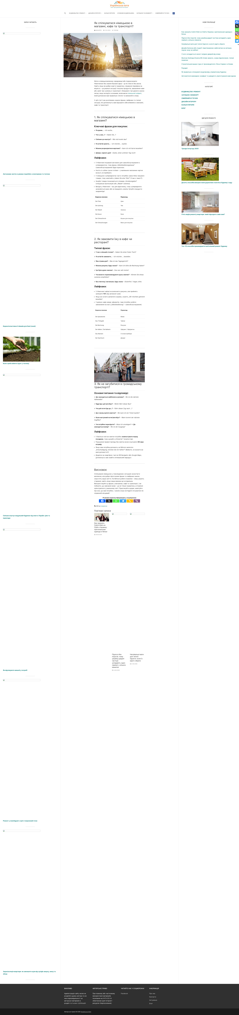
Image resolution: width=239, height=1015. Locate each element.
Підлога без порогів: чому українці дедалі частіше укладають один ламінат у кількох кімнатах (206, 39)
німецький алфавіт (135, 93)
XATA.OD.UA (107, 998)
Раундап (184, 68)
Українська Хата (86, 1011)
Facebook (124, 993)
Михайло (98, 30)
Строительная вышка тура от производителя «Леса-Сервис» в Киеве (207, 64)
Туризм (115, 30)
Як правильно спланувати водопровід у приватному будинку (203, 72)
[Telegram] (123, 501)
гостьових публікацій (78, 1003)
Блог (151, 1003)
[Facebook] (174, 13)
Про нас (152, 993)
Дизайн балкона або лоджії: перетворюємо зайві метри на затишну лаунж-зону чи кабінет (206, 49)
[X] (109, 501)
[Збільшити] (141, 355)
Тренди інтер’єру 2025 (189, 148)
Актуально (153, 1000)
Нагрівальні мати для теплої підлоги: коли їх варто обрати (137, 657)
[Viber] (137, 501)
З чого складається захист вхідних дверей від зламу (200, 54)
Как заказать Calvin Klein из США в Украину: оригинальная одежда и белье (100, 527)
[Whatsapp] (116, 501)
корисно (104, 506)
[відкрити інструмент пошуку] (65, 13)
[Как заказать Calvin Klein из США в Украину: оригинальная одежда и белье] (101, 517)
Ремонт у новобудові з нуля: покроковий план (20, 821)
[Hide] (238, 44)
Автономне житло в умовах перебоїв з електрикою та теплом (26, 174)
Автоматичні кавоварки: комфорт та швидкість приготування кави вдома (208, 76)
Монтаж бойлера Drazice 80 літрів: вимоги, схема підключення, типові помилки (207, 59)
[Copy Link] (130, 501)
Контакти (152, 997)
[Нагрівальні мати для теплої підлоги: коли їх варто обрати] (137, 583)
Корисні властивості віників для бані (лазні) (19, 326)
